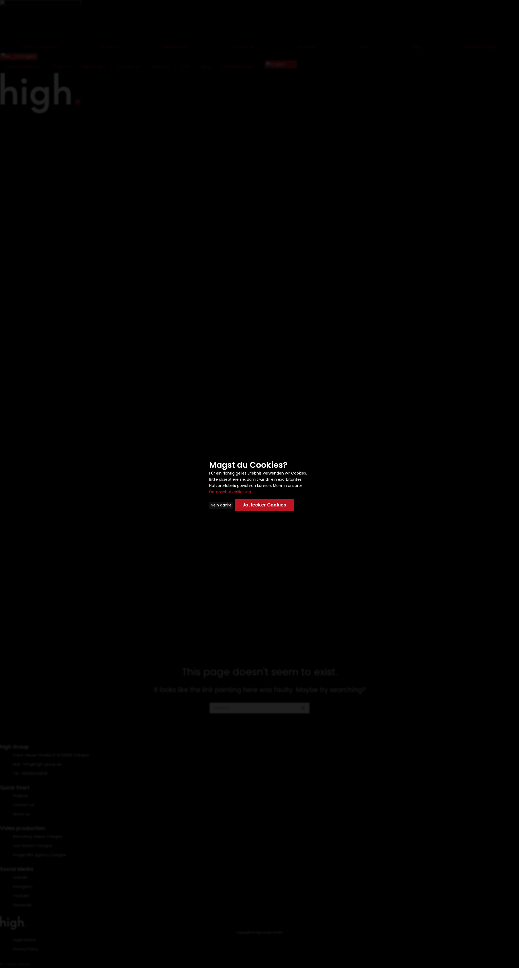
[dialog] (259, 484)
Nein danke (221, 505)
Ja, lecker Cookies (264, 505)
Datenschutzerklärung (230, 492)
